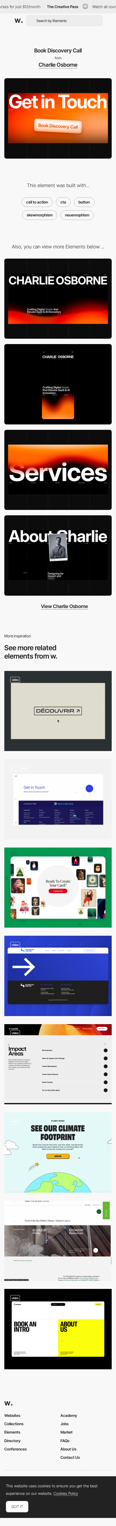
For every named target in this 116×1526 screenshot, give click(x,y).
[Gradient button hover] (58, 1064)
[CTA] (58, 711)
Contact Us (70, 1457)
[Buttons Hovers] (58, 799)
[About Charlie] (58, 555)
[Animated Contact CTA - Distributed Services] (58, 976)
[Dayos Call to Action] (58, 1329)
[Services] (58, 470)
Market (66, 1432)
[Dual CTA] (58, 1241)
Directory (12, 1440)
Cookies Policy (65, 1493)
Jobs (64, 1423)
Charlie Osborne (58, 64)
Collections (13, 1423)
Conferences (15, 1449)
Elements (12, 1432)
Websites (12, 1415)
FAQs (64, 1440)
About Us (68, 1449)
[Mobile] (58, 384)
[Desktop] (58, 299)
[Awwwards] (19, 21)
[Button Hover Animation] (58, 1152)
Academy (68, 1415)
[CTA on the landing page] (58, 888)
